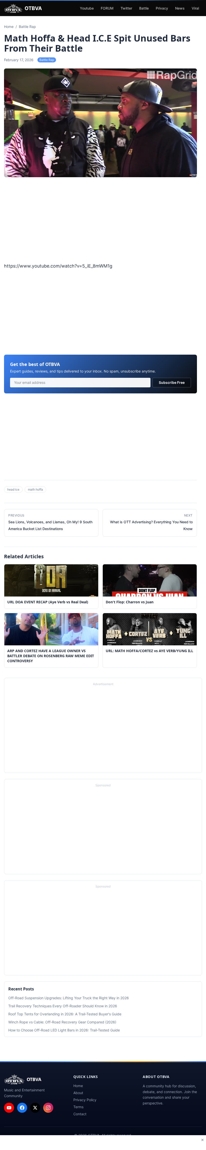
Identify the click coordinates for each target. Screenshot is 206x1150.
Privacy (162, 8)
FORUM (107, 8)
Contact (79, 1114)
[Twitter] (35, 1108)
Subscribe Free (172, 382)
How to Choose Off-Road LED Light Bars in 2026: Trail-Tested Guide (64, 1030)
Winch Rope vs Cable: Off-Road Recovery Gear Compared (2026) (62, 1022)
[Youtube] (9, 1108)
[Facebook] (22, 1108)
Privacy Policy (84, 1100)
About (78, 1093)
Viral (195, 8)
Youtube (87, 8)
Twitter (126, 8)
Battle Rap (46, 60)
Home (78, 1086)
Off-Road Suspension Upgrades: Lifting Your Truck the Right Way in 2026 (68, 998)
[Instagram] (48, 1108)
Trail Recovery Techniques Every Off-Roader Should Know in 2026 (62, 1006)
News (180, 8)
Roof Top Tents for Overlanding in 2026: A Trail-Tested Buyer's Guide (64, 1014)
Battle (144, 8)
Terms (78, 1107)
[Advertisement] (100, 220)
